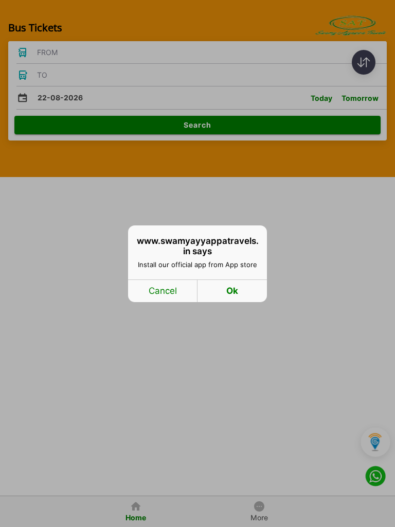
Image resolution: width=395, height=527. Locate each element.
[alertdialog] (197, 263)
